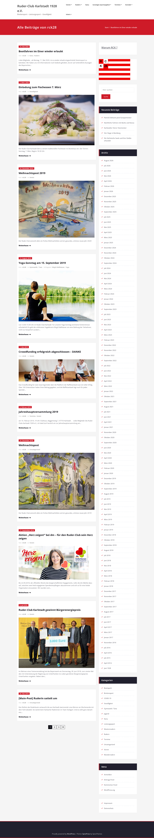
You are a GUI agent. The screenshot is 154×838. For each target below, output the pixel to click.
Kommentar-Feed (110, 785)
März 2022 (108, 386)
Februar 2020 (109, 468)
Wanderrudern (109, 755)
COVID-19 (107, 698)
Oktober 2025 (109, 207)
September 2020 (110, 442)
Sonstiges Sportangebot (101, 5)
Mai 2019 (107, 509)
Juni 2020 (107, 448)
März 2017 (108, 632)
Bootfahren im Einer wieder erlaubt (124, 27)
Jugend (106, 714)
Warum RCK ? (109, 47)
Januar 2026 (108, 191)
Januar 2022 (108, 391)
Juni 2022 (107, 371)
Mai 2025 (107, 227)
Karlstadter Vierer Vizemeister (115, 128)
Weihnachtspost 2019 (32, 173)
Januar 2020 (108, 473)
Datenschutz (108, 808)
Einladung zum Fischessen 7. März (40, 87)
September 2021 (110, 401)
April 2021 (108, 422)
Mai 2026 (107, 176)
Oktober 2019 (109, 484)
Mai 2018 (107, 566)
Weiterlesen (23, 70)
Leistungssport (109, 724)
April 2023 (108, 330)
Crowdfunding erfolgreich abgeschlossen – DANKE (50, 351)
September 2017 (110, 607)
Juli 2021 (107, 412)
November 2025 (110, 202)
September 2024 (110, 263)
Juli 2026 (107, 166)
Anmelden (108, 775)
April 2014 (108, 663)
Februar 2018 (109, 581)
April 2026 (108, 181)
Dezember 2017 (110, 591)
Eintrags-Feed (109, 780)
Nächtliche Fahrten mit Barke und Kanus (119, 123)
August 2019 (108, 494)
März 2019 (108, 519)
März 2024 (108, 289)
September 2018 (110, 545)
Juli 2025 (107, 217)
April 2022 (108, 381)
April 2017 (108, 627)
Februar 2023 (109, 340)
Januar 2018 (108, 586)
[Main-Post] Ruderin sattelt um (38, 698)
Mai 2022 (107, 376)
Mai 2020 (107, 453)
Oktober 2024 (109, 258)
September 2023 (110, 309)
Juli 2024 (107, 268)
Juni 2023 (107, 319)
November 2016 (110, 642)
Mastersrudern (109, 729)
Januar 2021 (108, 427)
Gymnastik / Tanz (36, 267)
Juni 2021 (107, 417)
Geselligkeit (34, 92)
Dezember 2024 (110, 248)
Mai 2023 (107, 325)
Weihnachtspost (29, 445)
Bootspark (108, 688)
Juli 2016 (107, 648)
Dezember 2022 (110, 345)
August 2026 (108, 160)
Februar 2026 (109, 186)
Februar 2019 (109, 525)
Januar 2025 (108, 243)
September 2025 (110, 212)
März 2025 (108, 237)
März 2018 (108, 576)
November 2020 (110, 432)
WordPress (71, 834)
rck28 (24, 56)
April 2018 (108, 571)
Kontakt (128, 5)
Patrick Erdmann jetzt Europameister (117, 118)
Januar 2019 (108, 530)
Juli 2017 (107, 617)
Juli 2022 (107, 366)
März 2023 (108, 335)
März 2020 (108, 463)
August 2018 (108, 550)
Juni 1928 (107, 668)
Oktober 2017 (109, 601)
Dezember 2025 (110, 196)
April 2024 (108, 284)
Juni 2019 (107, 504)
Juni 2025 (107, 222)
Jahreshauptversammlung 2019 (38, 411)
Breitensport (108, 693)
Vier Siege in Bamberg (112, 133)
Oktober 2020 (109, 437)
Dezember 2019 (110, 478)
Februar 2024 (109, 294)
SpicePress (86, 834)
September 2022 (110, 360)
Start (107, 27)
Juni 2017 (107, 622)
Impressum (108, 803)
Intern (68, 14)
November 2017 (110, 596)
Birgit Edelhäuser (58, 267)
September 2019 (110, 489)
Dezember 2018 (110, 535)
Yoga (67, 267)
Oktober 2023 (109, 304)
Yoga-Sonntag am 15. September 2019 (42, 263)
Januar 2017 (108, 637)
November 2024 (110, 253)
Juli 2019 (107, 499)
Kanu (87, 5)
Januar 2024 (108, 299)
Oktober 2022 (109, 355)
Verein (68, 5)
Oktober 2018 (109, 540)
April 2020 (108, 458)
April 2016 (108, 653)
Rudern (78, 5)
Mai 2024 (107, 278)
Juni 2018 (107, 560)
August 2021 (108, 407)
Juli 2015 (107, 658)
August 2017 (108, 612)
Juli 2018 (107, 555)
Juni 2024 (107, 273)
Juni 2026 (107, 171)
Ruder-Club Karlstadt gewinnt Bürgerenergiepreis (50, 610)
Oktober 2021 (109, 396)
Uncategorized (35, 449)
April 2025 (108, 232)
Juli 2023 (107, 314)
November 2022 (110, 350)
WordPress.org (109, 790)
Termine (117, 5)
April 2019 (108, 514)
